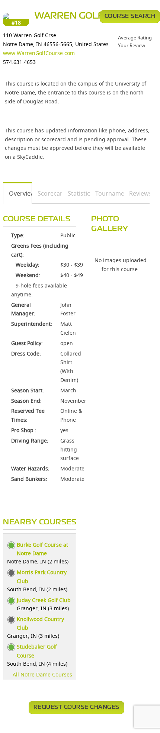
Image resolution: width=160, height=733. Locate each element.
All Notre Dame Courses (42, 674)
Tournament (107, 193)
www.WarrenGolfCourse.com (39, 53)
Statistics (76, 193)
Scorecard (47, 193)
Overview (17, 193)
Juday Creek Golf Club (44, 600)
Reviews (136, 193)
